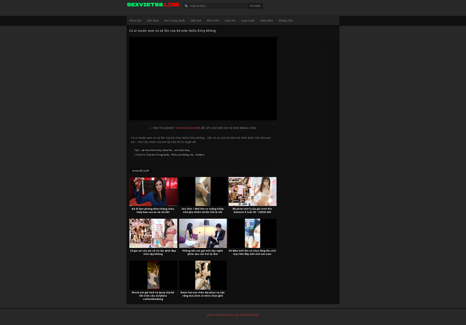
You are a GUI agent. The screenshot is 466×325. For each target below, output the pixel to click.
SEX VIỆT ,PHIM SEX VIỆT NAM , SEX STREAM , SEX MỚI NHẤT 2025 (153, 5)
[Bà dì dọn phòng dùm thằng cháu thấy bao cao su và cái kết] (153, 191)
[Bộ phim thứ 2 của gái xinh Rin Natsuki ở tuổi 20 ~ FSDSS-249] (253, 191)
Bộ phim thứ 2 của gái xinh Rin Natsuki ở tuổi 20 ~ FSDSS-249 (252, 210)
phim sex (213, 314)
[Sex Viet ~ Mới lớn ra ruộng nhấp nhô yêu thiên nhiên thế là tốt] (203, 191)
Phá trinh (213, 20)
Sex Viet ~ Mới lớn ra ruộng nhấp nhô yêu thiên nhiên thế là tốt (203, 210)
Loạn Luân (248, 20)
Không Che (286, 20)
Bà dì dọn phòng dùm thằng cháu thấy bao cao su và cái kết (153, 210)
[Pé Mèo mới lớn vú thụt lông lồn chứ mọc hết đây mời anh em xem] (253, 233)
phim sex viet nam (234, 314)
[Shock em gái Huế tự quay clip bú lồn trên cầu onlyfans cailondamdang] (153, 275)
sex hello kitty (181, 150)
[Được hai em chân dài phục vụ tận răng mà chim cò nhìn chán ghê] (203, 275)
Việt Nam (153, 20)
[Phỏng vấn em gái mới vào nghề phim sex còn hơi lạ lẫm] (203, 233)
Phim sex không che (182, 154)
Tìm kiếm (255, 5)
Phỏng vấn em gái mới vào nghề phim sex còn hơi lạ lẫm (202, 252)
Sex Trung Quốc (174, 20)
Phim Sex (135, 20)
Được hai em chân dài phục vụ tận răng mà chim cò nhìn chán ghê (203, 294)
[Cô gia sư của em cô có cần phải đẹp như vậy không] (153, 233)
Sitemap (253, 314)
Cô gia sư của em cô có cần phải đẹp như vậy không (153, 252)
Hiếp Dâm (266, 20)
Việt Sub (196, 20)
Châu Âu (230, 20)
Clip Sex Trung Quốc (158, 154)
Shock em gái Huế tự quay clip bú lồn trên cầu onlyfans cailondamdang (153, 296)
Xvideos (200, 154)
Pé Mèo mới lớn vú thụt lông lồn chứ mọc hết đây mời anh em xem (252, 252)
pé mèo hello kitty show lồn (157, 150)
